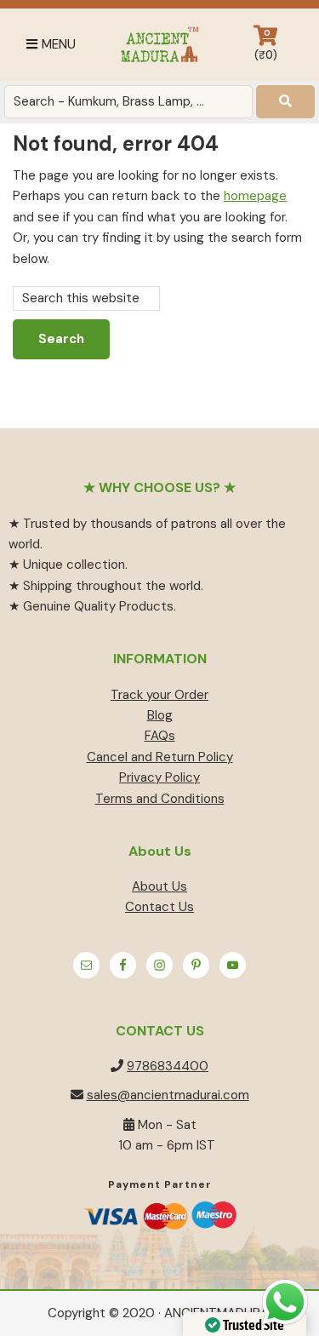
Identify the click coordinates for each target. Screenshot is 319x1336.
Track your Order (159, 694)
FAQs (160, 735)
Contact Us (159, 906)
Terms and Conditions (160, 798)
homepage (255, 195)
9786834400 (167, 1066)
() (265, 44)
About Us (159, 886)
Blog (160, 715)
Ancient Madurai (159, 45)
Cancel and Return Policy (160, 756)
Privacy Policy (159, 777)
